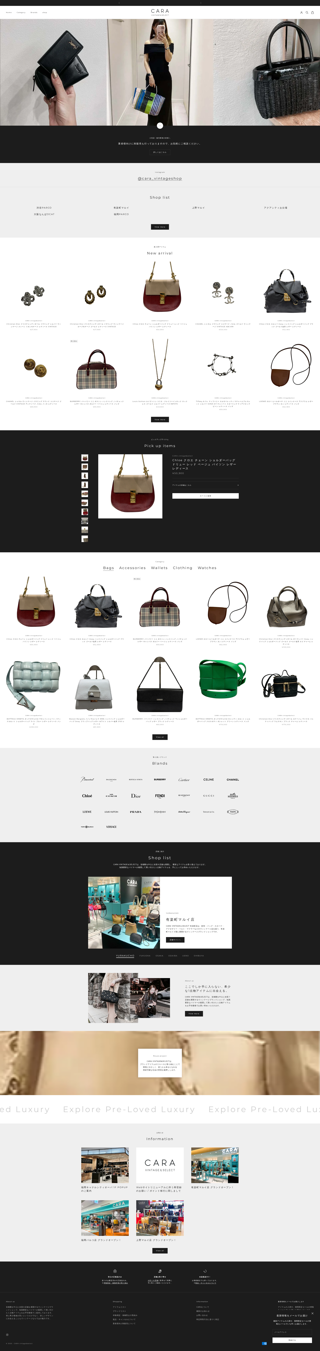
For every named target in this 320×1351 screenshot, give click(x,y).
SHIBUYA (199, 956)
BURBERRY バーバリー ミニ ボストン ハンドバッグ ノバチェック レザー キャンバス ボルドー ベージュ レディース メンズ (97, 402)
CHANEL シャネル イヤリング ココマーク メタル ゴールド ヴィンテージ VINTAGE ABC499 (223, 325)
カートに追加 (205, 496)
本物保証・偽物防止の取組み (125, 1315)
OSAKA (159, 956)
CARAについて (202, 1307)
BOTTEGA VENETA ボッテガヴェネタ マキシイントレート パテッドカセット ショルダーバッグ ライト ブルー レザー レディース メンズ (34, 721)
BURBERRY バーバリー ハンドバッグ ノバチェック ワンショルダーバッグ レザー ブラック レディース (160, 720)
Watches (207, 568)
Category (21, 12)
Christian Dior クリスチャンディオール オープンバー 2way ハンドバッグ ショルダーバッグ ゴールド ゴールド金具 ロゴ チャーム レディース (286, 641)
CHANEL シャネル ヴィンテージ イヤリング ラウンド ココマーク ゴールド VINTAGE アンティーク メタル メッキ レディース (33, 402)
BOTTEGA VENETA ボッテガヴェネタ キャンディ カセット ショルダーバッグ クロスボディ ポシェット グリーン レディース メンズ (223, 720)
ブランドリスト (119, 1311)
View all (160, 737)
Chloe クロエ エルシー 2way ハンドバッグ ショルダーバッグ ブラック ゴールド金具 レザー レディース (286, 325)
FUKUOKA (145, 956)
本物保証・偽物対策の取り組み (116, 1283)
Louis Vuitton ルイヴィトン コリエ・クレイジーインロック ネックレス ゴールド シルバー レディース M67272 (160, 402)
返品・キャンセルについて (205, 1283)
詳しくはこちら (160, 152)
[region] (160, 72)
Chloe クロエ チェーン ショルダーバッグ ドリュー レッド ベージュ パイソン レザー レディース (160, 325)
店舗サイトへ (175, 940)
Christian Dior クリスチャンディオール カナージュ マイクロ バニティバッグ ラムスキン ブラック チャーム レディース (286, 720)
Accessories (132, 568)
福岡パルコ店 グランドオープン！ (101, 1240)
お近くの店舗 (153, 1280)
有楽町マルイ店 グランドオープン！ (212, 1187)
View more (160, 227)
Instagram (165, 3)
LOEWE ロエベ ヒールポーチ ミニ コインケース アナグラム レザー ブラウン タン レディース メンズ (286, 402)
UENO (185, 956)
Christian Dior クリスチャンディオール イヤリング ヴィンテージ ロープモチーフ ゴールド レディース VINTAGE (97, 325)
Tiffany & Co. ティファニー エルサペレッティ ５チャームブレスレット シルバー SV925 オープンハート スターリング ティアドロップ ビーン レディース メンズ (223, 403)
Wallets (159, 568)
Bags (108, 568)
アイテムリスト (119, 1307)
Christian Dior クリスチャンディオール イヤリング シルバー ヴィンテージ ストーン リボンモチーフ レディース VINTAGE (33, 325)
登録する (292, 1340)
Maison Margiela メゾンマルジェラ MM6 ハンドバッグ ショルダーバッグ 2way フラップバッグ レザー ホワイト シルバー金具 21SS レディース (97, 721)
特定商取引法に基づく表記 (207, 1319)
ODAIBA (172, 956)
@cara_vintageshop (160, 178)
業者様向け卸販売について (124, 1323)
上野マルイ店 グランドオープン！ (156, 1240)
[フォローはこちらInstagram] (7, 1334)
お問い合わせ (202, 1315)
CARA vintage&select (33, 321)
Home (9, 12)
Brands (34, 12)
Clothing (183, 568)
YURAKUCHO (125, 956)
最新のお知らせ (203, 1311)
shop (44, 12)
